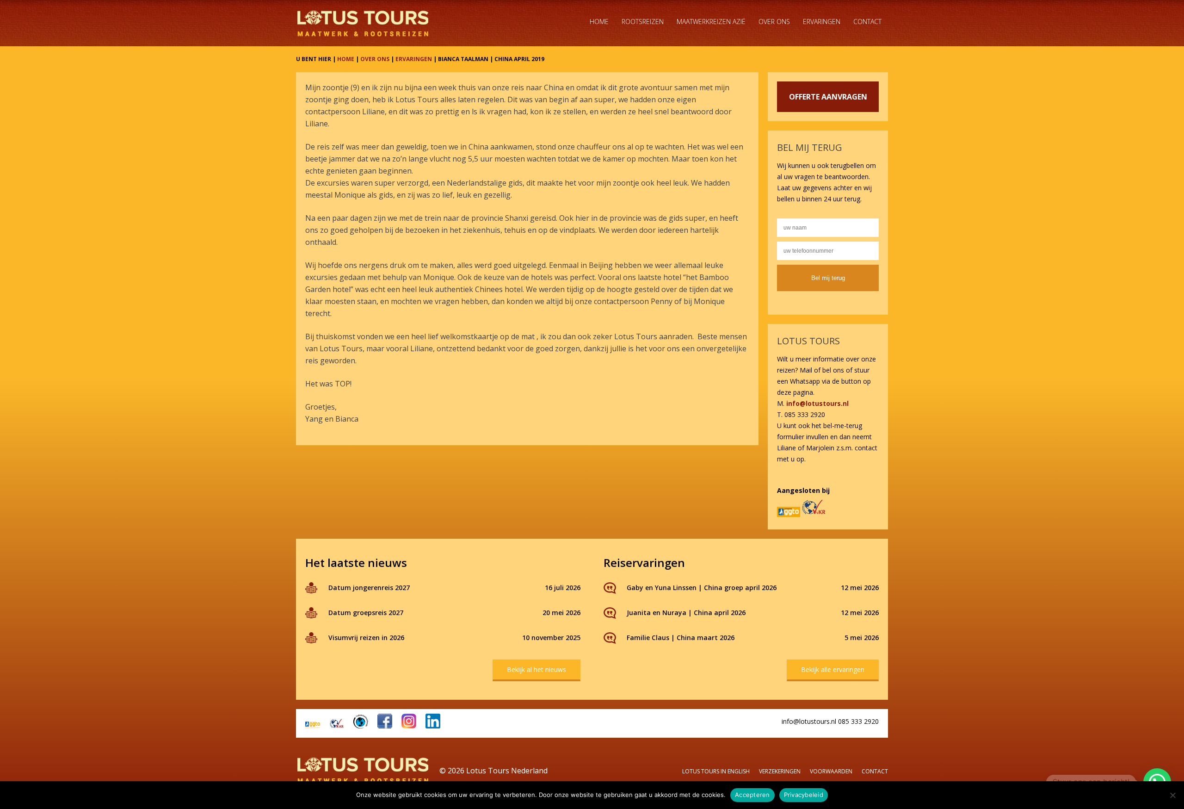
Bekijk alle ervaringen (832, 669)
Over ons (774, 21)
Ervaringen (821, 21)
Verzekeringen (780, 771)
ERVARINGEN (413, 59)
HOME (345, 59)
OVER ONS (374, 59)
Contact (867, 21)
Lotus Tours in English (716, 771)
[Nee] (1172, 795)
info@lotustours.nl (817, 403)
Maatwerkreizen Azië (711, 21)
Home (599, 21)
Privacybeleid (803, 794)
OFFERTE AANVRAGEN (828, 97)
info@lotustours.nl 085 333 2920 (830, 721)
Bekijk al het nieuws (536, 669)
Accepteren (752, 794)
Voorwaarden (831, 771)
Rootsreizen (643, 21)
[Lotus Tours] (363, 23)
